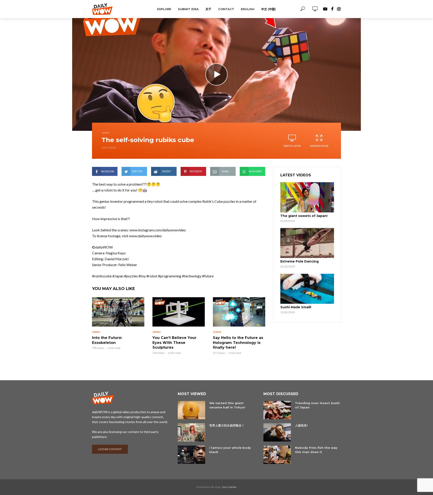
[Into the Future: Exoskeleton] (118, 312)
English (247, 9)
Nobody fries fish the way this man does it (316, 450)
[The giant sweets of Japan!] (307, 197)
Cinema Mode (319, 145)
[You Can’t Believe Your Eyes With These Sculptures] (178, 312)
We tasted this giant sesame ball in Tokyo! (227, 405)
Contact (226, 9)
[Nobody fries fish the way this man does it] (277, 455)
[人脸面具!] (277, 432)
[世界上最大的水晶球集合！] (191, 432)
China (217, 332)
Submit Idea (188, 9)
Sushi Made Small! (295, 307)
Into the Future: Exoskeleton (107, 340)
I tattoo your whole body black (230, 450)
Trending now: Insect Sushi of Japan (317, 405)
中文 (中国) (268, 9)
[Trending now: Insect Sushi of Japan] (277, 410)
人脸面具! (301, 425)
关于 (208, 9)
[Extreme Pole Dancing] (307, 243)
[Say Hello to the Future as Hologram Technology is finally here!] (239, 312)
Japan (105, 132)
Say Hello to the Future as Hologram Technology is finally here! (238, 343)
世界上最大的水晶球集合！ (226, 425)
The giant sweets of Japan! (303, 216)
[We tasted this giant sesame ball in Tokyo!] (191, 410)
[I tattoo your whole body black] (191, 455)
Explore (164, 9)
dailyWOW (229, 487)
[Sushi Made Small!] (307, 289)
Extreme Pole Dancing (299, 261)
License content (110, 449)
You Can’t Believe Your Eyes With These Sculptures (174, 343)
